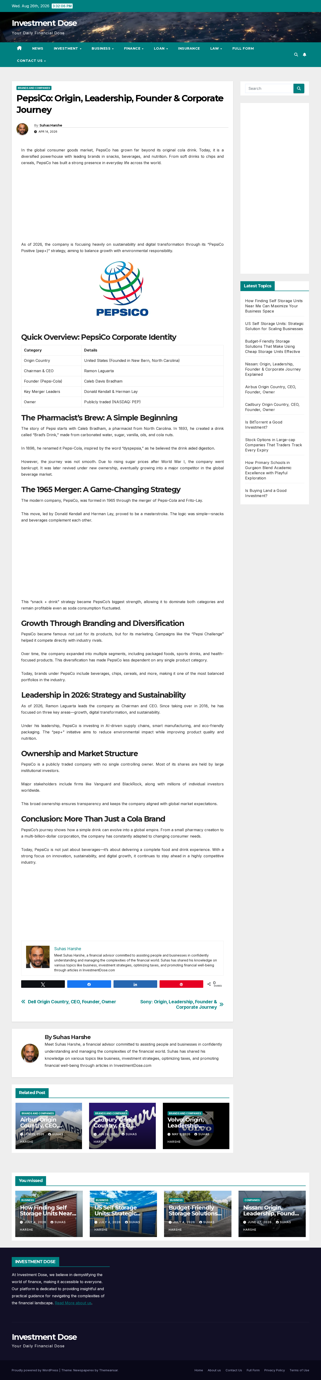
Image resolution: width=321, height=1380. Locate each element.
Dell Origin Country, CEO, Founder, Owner (72, 1001)
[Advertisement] (122, 206)
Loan (160, 48)
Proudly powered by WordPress (35, 1370)
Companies (252, 1200)
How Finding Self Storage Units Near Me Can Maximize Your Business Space (274, 305)
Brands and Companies (34, 88)
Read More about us (73, 1303)
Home (199, 1370)
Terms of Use (299, 1370)
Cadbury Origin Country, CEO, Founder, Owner (116, 1125)
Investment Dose (44, 23)
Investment (66, 48)
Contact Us (30, 61)
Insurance (189, 48)
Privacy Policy (274, 1370)
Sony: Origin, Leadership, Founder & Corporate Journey (178, 1004)
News (37, 48)
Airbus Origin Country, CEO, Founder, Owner (42, 1125)
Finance (132, 48)
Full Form (243, 48)
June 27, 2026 (260, 1222)
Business (102, 48)
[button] (296, 54)
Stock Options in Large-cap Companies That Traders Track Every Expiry (273, 444)
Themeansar (108, 1370)
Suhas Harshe (50, 125)
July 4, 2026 (35, 1222)
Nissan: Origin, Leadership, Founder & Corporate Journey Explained (273, 369)
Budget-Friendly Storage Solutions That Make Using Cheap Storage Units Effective (272, 346)
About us (214, 1370)
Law (215, 48)
